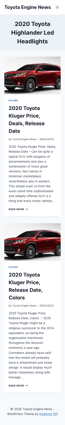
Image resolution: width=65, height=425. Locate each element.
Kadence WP (48, 414)
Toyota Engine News (24, 139)
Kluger (13, 100)
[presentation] (32, 75)
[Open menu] (57, 7)
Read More (18, 209)
